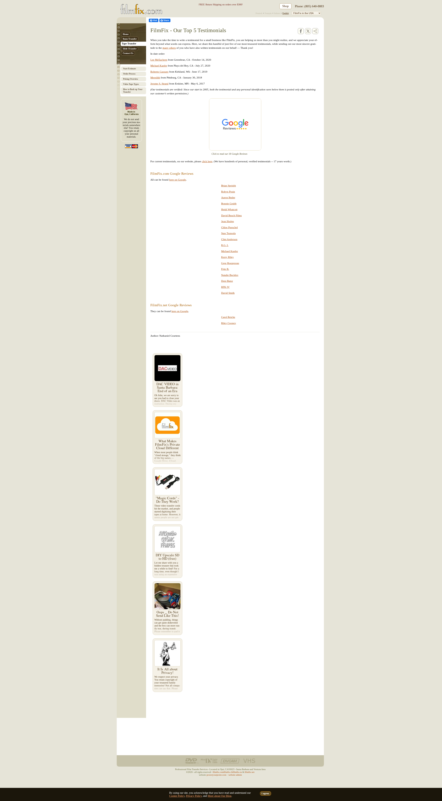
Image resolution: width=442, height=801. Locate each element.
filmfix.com (218, 772)
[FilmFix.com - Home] (140, 6)
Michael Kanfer (158, 65)
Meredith (155, 77)
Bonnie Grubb (229, 203)
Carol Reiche (228, 317)
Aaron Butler (228, 197)
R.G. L (224, 245)
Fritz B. (225, 269)
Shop (285, 6)
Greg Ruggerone (230, 263)
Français (268, 13)
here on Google (177, 179)
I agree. (266, 793)
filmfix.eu (237, 772)
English (285, 13)
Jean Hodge (227, 221)
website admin (235, 775)
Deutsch (259, 13)
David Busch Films (231, 215)
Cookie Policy (177, 795)
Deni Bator (227, 281)
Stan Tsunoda (228, 233)
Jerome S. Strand (159, 83)
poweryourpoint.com (216, 775)
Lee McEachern (158, 59)
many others (169, 47)
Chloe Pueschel (229, 227)
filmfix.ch (228, 772)
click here (207, 161)
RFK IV (225, 287)
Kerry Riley (227, 257)
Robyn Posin (228, 191)
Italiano (277, 13)
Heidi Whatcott (229, 209)
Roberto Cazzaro (159, 71)
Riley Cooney (228, 323)
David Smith (228, 293)
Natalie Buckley (229, 275)
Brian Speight (228, 185)
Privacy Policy (194, 795)
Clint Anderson (229, 239)
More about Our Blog (219, 795)
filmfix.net (249, 772)
